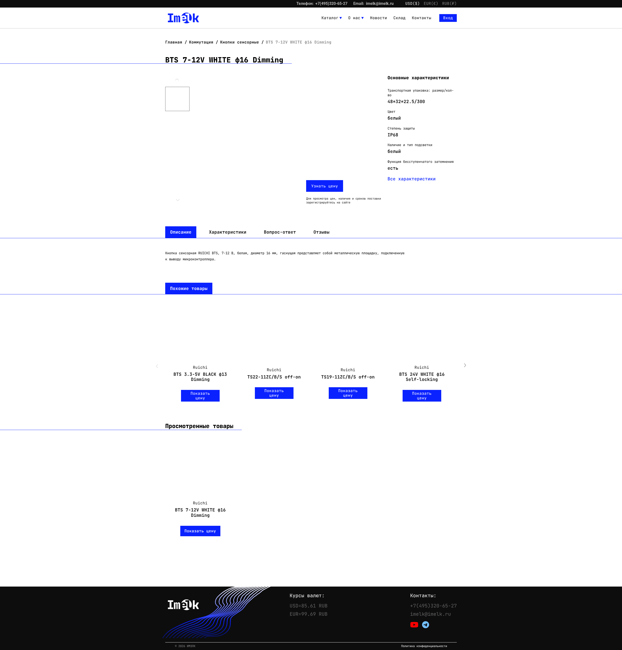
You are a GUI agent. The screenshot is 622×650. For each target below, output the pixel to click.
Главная (175, 42)
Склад (399, 17)
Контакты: (423, 595)
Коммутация (201, 42)
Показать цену (200, 396)
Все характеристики (412, 179)
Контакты (421, 17)
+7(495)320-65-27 (331, 3)
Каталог (329, 17)
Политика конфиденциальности (424, 646)
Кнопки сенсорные (239, 42)
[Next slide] (465, 365)
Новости (378, 17)
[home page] (183, 18)
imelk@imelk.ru (380, 3)
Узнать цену (324, 186)
